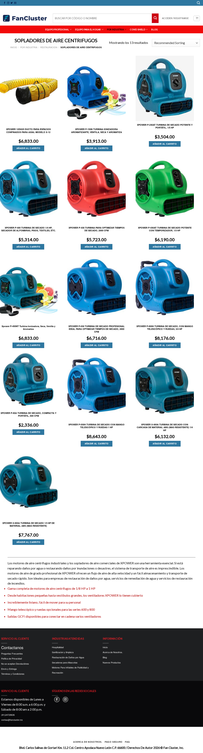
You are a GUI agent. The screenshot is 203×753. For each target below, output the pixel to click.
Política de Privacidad (11, 658)
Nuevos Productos (112, 662)
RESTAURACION (48, 47)
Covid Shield (137, 29)
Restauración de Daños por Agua (68, 657)
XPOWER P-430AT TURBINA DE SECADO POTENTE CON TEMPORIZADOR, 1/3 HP (165, 229)
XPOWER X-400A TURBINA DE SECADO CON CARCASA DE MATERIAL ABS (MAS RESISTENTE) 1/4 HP (165, 427)
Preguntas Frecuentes (12, 653)
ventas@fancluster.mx (12, 719)
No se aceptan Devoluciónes (15, 663)
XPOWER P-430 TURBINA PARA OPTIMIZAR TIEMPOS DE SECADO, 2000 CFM (96, 229)
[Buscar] (198, 3)
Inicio (13, 47)
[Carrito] (196, 18)
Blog (105, 657)
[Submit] (155, 18)
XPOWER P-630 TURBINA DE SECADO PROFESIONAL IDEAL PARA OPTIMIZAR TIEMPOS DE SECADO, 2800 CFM (96, 329)
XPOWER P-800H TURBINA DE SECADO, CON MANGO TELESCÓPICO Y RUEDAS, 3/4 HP (164, 327)
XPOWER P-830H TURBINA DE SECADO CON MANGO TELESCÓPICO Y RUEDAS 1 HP (96, 426)
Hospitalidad (58, 647)
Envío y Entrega (9, 668)
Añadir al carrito (28, 148)
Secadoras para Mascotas (65, 662)
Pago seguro (114, 741)
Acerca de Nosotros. (113, 652)
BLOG (154, 29)
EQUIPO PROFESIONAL (57, 29)
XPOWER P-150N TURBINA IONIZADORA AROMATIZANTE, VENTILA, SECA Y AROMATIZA (96, 130)
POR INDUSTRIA (115, 29)
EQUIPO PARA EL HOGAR (88, 29)
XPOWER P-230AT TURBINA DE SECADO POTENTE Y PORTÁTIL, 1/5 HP (164, 126)
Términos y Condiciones (12, 673)
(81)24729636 (8, 714)
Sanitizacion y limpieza (63, 652)
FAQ (127, 741)
